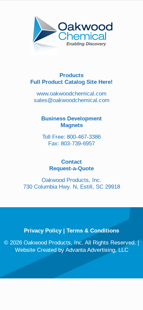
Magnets (72, 125)
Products (71, 75)
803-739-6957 (78, 143)
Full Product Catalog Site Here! (71, 82)
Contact (71, 162)
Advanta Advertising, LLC (97, 250)
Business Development (71, 118)
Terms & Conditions (93, 231)
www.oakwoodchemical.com (71, 93)
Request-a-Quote (71, 168)
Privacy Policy (43, 231)
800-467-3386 (84, 137)
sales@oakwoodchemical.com (71, 100)
